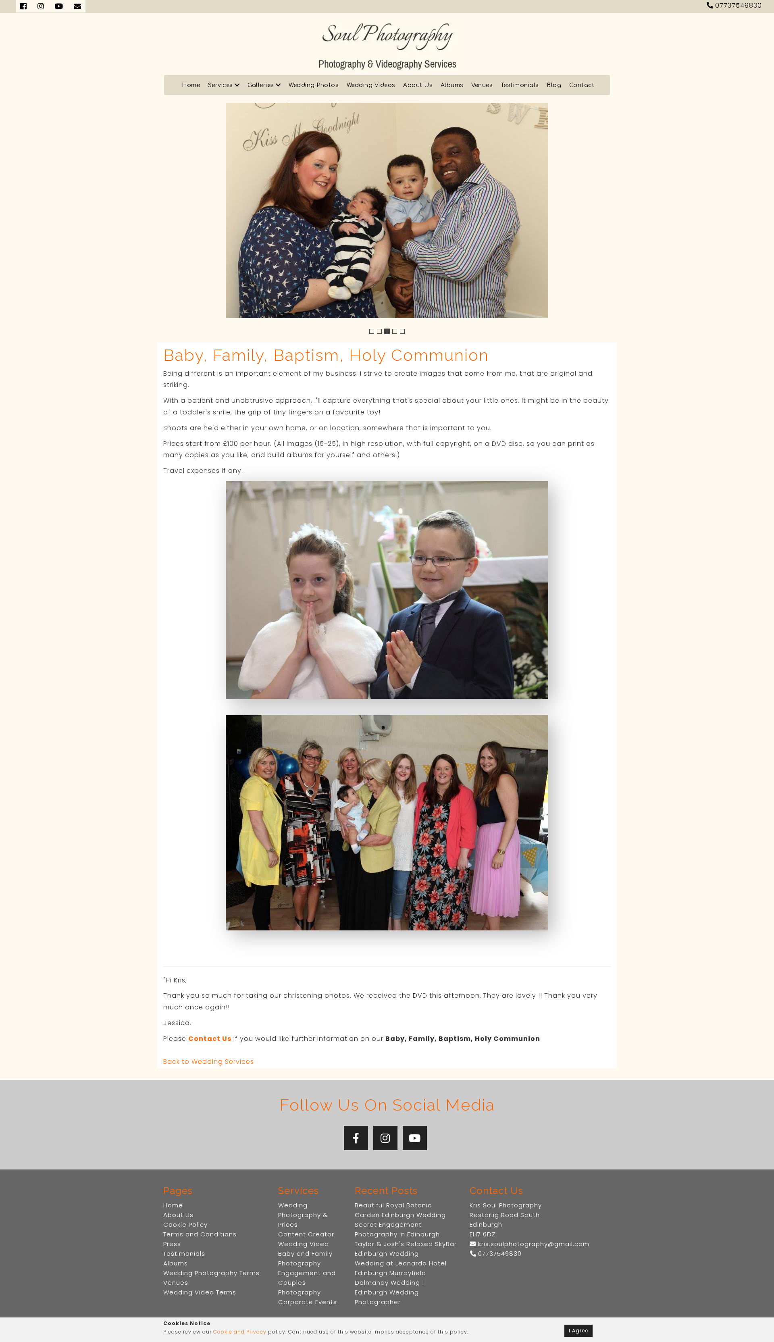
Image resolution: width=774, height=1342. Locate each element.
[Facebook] (356, 1138)
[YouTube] (415, 1138)
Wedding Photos (314, 85)
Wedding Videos (371, 85)
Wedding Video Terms (199, 1292)
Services (221, 85)
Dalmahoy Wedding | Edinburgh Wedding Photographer (389, 1292)
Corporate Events (307, 1302)
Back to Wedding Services (208, 1061)
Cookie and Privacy (239, 1331)
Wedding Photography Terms (211, 1273)
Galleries (262, 85)
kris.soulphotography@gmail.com (532, 1244)
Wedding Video (303, 1244)
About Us (418, 85)
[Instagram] (385, 1138)
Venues (482, 85)
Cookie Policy (185, 1224)
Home (191, 85)
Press (172, 1244)
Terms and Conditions (200, 1234)
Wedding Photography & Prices (303, 1215)
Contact (582, 85)
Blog (554, 85)
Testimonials (520, 85)
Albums (452, 85)
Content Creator (306, 1234)
